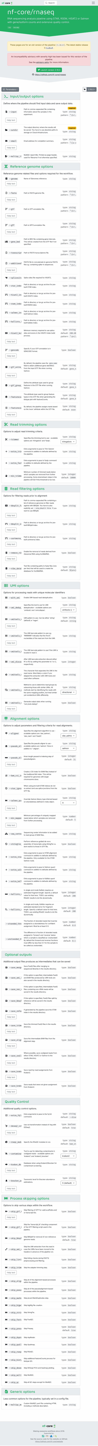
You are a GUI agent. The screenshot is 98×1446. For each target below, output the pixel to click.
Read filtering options (26, 488)
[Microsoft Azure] (51, 1436)
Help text (11, 120)
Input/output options (26, 96)
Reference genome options (31, 166)
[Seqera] (43, 1436)
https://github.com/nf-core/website (49, 1441)
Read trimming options (28, 424)
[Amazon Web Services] (47, 1436)
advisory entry (42, 62)
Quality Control (16, 1101)
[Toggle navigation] (93, 3)
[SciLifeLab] (55, 1436)
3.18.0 (91, 89)
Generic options (22, 1391)
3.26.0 (49, 48)
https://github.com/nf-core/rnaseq (50, 74)
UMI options (19, 585)
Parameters (11, 89)
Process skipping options (29, 1198)
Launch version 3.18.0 (50, 70)
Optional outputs (18, 954)
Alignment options (24, 718)
